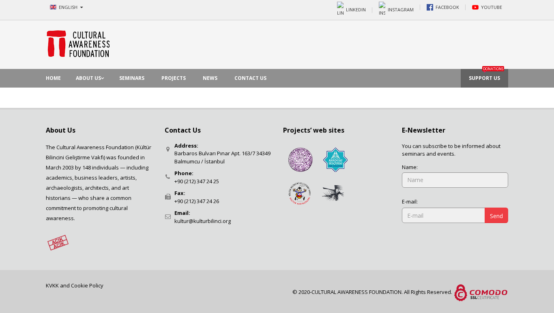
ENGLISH (69, 7)
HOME (53, 78)
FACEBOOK (447, 7)
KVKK (53, 285)
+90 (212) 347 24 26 (196, 201)
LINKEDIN (356, 9)
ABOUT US (88, 78)
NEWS (210, 78)
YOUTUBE (491, 7)
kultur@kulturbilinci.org (202, 221)
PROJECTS (173, 78)
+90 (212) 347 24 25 (196, 181)
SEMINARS (131, 78)
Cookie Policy (87, 285)
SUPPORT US (486, 75)
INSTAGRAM (401, 9)
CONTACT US (250, 78)
